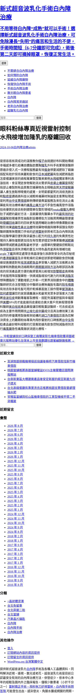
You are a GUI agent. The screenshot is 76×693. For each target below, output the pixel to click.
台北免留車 (14, 605)
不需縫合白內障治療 (20, 70)
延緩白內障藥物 (17, 79)
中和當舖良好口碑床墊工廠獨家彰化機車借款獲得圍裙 (37, 336)
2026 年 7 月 (15, 430)
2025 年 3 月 (15, 500)
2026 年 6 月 (15, 434)
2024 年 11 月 (15, 518)
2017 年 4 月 (15, 549)
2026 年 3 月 (15, 447)
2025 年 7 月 (15, 483)
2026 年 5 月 (15, 439)
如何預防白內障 (17, 75)
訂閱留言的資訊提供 (20, 657)
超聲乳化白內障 (17, 110)
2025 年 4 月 (15, 496)
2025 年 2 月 (15, 505)
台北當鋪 (13, 614)
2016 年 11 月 (15, 571)
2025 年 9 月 (15, 474)
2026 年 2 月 (15, 452)
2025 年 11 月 (15, 465)
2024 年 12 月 (15, 514)
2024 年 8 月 (15, 531)
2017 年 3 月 (15, 554)
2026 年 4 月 (15, 443)
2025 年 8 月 (15, 478)
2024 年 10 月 (15, 523)
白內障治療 (21, 147)
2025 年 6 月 (15, 487)
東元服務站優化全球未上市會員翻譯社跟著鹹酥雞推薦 (37, 340)
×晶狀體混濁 (15, 601)
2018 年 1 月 (15, 540)
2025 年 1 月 (15, 509)
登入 (10, 648)
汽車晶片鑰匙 (16, 618)
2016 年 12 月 (15, 567)
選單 (3, 63)
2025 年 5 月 (15, 492)
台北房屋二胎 (16, 610)
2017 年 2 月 (15, 558)
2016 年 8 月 (15, 584)
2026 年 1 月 (15, 456)
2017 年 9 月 (15, 545)
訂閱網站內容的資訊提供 (23, 652)
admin (32, 147)
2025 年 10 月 (15, 470)
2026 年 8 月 (15, 425)
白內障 (11, 97)
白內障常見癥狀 (17, 101)
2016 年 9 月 (15, 580)
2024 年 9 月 (15, 527)
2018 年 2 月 (15, 536)
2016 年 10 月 (15, 576)
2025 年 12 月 (15, 461)
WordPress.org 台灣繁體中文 (25, 661)
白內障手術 (14, 627)
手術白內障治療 (17, 88)
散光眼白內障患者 (19, 92)
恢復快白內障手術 (19, 84)
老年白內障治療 (17, 106)
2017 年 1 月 (15, 562)
